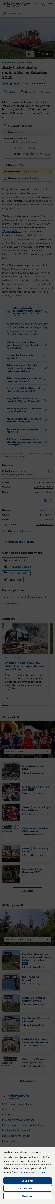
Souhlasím (27, 1180)
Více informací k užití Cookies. (28, 1171)
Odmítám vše (27, 1188)
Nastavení (27, 1196)
